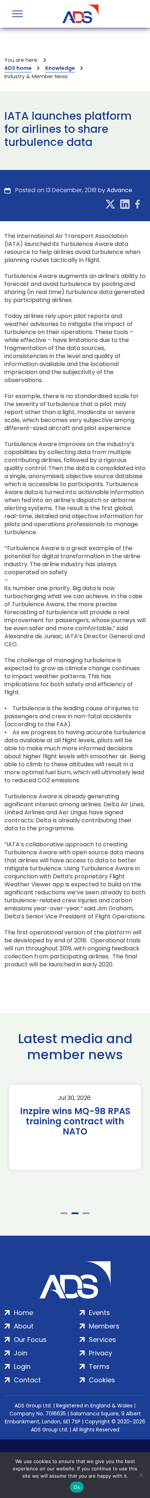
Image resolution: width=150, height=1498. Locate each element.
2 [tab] (75, 1213)
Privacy (100, 1353)
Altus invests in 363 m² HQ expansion (91, 1116)
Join (20, 1353)
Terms (99, 1366)
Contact (27, 1379)
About (23, 1326)
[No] (141, 1475)
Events (99, 1312)
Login (22, 1366)
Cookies (102, 1379)
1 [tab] (64, 1213)
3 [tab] (86, 1213)
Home (23, 1312)
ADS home (18, 68)
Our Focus (30, 1339)
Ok (77, 1487)
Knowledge (60, 68)
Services (102, 1339)
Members (104, 1326)
